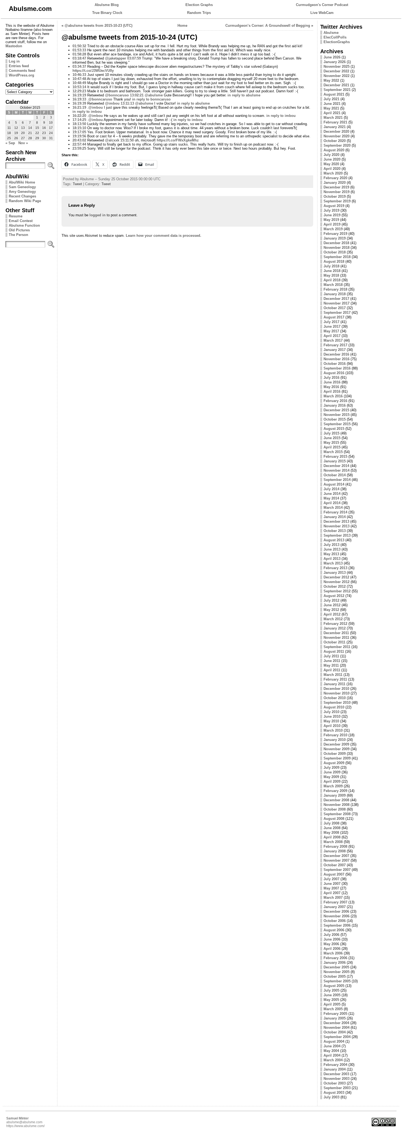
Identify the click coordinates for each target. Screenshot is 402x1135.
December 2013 (336, 521)
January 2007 (335, 907)
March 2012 (333, 619)
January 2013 (335, 573)
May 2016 (331, 387)
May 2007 (331, 888)
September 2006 (337, 925)
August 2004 (334, 1041)
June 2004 (332, 1046)
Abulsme (331, 33)
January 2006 (335, 962)
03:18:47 (79, 58)
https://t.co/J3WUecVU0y (93, 71)
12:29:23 (79, 91)
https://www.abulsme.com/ (25, 1126)
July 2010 (331, 712)
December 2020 (336, 131)
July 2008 (331, 823)
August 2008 (334, 819)
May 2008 (331, 832)
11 (9, 127)
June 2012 (332, 605)
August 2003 (334, 1092)
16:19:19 (79, 95)
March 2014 (333, 508)
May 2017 (331, 331)
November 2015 (336, 415)
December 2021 (336, 85)
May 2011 (331, 665)
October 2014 (335, 475)
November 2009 (336, 749)
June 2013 (332, 549)
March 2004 (333, 1060)
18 (9, 133)
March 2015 (333, 452)
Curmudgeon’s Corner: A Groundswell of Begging (267, 25)
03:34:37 (79, 66)
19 (16, 133)
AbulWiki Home (22, 182)
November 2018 (336, 248)
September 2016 (337, 368)
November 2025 (336, 66)
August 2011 (334, 651)
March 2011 (333, 675)
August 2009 (334, 763)
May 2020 (331, 164)
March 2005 (333, 1009)
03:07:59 (134, 58)
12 (16, 127)
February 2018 (335, 289)
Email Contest (21, 221)
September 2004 (337, 1037)
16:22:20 (79, 116)
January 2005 (335, 1018)
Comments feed (22, 71)
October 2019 (335, 196)
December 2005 (336, 967)
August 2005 (334, 986)
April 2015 (332, 447)
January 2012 (335, 628)
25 (9, 138)
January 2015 (335, 461)
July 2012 (331, 600)
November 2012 (336, 582)
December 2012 (336, 577)
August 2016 (334, 373)
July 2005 (331, 990)
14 (30, 127)
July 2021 (331, 99)
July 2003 (331, 1097)
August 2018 (334, 261)
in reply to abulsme (244, 95)
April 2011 (332, 670)
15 (37, 127)
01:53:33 (79, 50)
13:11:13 (127, 103)
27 (23, 138)
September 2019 (337, 201)
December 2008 (336, 800)
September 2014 (337, 480)
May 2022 (331, 80)
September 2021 (337, 90)
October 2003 (335, 1083)
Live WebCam (322, 13)
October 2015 (335, 419)
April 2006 (332, 949)
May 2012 (331, 610)
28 (30, 138)
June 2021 (332, 104)
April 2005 (332, 1004)
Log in (14, 61)
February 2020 (335, 178)
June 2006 (332, 939)
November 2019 (336, 192)
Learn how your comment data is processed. (163, 235)
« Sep (10, 143)
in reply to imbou (87, 112)
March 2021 (333, 118)
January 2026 (335, 62)
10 (51, 122)
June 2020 (332, 159)
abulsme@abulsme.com (24, 1122)
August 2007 (334, 874)
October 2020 (335, 141)
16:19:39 (79, 103)
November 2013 (336, 526)
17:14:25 (79, 120)
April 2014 (332, 503)
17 (51, 127)
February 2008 (335, 846)
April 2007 (332, 893)
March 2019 (333, 229)
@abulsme (154, 95)
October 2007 (335, 865)
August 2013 (334, 540)
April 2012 (332, 614)
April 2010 (332, 726)
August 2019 (334, 206)
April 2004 (332, 1055)
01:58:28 (79, 54)
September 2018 (337, 257)
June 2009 (332, 772)
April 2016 (332, 391)
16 (44, 127)
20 (23, 133)
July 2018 (331, 266)
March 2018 (333, 285)
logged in (97, 215)
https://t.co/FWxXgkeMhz (178, 140)
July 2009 (331, 767)
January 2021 (335, 127)
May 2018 (331, 275)
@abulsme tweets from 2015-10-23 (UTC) (98, 25)
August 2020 (334, 150)
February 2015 (335, 456)
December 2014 (336, 466)
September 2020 (337, 145)
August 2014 (334, 484)
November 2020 (336, 136)
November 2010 (336, 693)
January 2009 (335, 795)
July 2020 (331, 155)
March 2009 (333, 786)
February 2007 (335, 902)
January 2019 (335, 238)
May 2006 (331, 944)
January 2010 (335, 740)
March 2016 (333, 396)
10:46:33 (79, 75)
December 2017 (336, 299)
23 (44, 133)
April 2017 (332, 336)
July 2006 (331, 935)
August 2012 (334, 596)
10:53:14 (79, 87)
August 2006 (334, 930)
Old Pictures (19, 230)
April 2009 (332, 781)
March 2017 (333, 340)
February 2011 (335, 679)
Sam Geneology (22, 187)
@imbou (112, 103)
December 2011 (336, 633)
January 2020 (335, 183)
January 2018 (335, 294)
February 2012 (335, 624)
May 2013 (331, 554)
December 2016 (336, 354)
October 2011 (334, 642)
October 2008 (335, 809)
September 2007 (337, 870)
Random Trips (199, 13)
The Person (18, 235)
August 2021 (334, 94)
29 (37, 138)
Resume (15, 216)
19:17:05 (79, 132)
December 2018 (336, 243)
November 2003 (336, 1079)
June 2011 (332, 661)
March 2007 (333, 897)
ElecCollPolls (335, 37)
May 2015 (331, 443)
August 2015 (334, 429)
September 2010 (337, 702)
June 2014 (332, 494)
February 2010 (335, 735)
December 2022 (336, 71)
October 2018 (335, 252)
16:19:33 (79, 99)
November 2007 (336, 860)
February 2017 (335, 345)
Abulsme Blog (107, 5)
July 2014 (331, 489)
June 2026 (332, 57)
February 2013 (335, 568)
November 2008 (336, 805)
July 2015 (331, 433)
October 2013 (335, 531)
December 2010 (336, 689)
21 (30, 133)
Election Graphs (199, 5)
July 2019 (331, 210)
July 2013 (331, 545)
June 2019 (332, 215)
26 (16, 138)
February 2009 (335, 791)
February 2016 (335, 401)
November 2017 (336, 303)
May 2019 (331, 220)
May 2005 (331, 1000)
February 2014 (335, 512)
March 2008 (333, 842)
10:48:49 (79, 83)
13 (23, 127)
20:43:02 (79, 140)
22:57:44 (79, 144)
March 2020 (333, 173)
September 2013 (337, 535)
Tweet (77, 184)
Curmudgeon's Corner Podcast (322, 5)
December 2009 (336, 744)
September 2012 (337, 591)
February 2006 (335, 958)
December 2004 (336, 1023)
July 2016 (331, 378)
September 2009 (337, 758)
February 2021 (335, 122)
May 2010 (331, 721)
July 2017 (331, 322)
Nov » (23, 143)
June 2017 (332, 326)
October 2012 (335, 586)
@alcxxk (112, 140)
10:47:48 (79, 79)
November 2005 (336, 972)
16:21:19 (79, 107)
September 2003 (337, 1088)
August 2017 (334, 317)
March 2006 (333, 953)
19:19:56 (79, 136)
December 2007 (336, 856)
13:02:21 (137, 95)
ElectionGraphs (337, 42)
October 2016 (335, 364)
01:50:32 (79, 46)
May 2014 (331, 498)
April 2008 (332, 837)
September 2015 (337, 424)
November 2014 (336, 470)
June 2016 (332, 382)
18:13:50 (79, 124)
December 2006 (336, 911)
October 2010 (335, 698)
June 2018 (332, 271)
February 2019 (335, 234)
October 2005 (335, 976)
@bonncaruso (117, 95)
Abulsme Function (24, 225)
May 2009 (331, 777)
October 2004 (335, 1032)
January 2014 (335, 517)
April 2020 (332, 169)
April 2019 (332, 224)
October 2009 (335, 754)
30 (44, 138)
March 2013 (333, 563)
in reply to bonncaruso (151, 99)
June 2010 (332, 716)
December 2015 (336, 410)
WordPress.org (21, 75)
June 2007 (332, 884)
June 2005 (332, 995)
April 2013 (332, 559)
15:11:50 (127, 140)
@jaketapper (115, 58)
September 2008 (337, 814)
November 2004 (336, 1027)
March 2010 (333, 730)
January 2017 (335, 350)
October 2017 (335, 308)
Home (182, 25)
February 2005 (335, 1014)
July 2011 (331, 656)
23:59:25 (79, 148)
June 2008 (332, 828)
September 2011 (337, 647)
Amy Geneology (22, 192)
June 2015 (332, 438)
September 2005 (337, 981)
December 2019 (336, 187)
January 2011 (334, 684)
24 (51, 133)
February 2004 (335, 1065)
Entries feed (19, 66)
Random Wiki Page (25, 201)
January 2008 (335, 851)
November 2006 (336, 916)
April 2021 (332, 113)
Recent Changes (22, 196)
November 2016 (336, 359)
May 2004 (331, 1051)
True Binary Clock (107, 13)
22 (37, 133)
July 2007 (331, 879)
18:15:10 (79, 128)
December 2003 (336, 1074)
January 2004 (335, 1069)
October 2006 (335, 921)
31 (51, 138)
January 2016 (335, 405)
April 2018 (332, 280)
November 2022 (336, 76)
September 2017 (337, 313)
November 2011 (336, 638)
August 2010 (334, 707)
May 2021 (331, 108)
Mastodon (13, 46)
